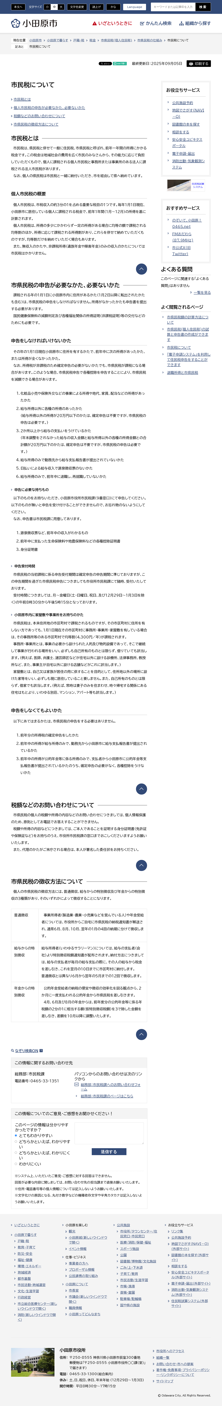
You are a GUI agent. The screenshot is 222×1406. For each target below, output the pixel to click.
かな (111, 7)
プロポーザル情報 (82, 1269)
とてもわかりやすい (36, 1136)
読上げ (96, 7)
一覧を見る (202, 292)
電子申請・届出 (183, 153)
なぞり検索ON (26, 1050)
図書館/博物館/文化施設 (138, 1261)
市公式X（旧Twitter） (181, 251)
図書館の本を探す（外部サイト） (190, 1258)
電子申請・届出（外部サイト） (191, 1283)
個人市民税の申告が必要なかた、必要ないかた (49, 107)
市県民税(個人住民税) (116, 40)
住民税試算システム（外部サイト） (189, 1303)
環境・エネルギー (29, 1266)
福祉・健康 (25, 1260)
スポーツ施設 (129, 1248)
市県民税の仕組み (149, 40)
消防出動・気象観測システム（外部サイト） (189, 1292)
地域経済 (24, 1272)
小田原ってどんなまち (84, 1314)
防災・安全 (25, 1253)
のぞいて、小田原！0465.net (187, 223)
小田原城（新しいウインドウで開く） (88, 1240)
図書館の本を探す (186, 124)
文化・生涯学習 (28, 1291)
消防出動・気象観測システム (188, 164)
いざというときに (27, 1225)
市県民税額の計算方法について (187, 319)
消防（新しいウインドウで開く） (37, 1317)
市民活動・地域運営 (32, 1284)
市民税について (179, 347)
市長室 (74, 1290)
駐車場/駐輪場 (131, 1298)
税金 (92, 40)
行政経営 (24, 1297)
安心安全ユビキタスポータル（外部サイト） (190, 1275)
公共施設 (123, 1225)
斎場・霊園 (127, 1292)
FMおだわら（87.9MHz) (182, 237)
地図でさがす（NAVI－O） (188, 113)
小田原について (77, 1284)
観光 (72, 1231)
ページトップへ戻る (141, 269)
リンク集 (177, 1231)
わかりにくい (30, 1164)
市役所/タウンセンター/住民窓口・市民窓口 (138, 1234)
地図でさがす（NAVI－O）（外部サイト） (190, 1246)
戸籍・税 (78, 40)
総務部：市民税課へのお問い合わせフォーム (110, 1087)
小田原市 (34, 23)
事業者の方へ (78, 1263)
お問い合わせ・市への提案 (175, 1364)
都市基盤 (24, 1278)
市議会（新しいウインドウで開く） (88, 1299)
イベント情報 (78, 1248)
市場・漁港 (127, 1286)
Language (134, 7)
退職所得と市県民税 (182, 372)
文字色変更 (77, 7)
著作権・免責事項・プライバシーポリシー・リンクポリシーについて (183, 1372)
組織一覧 (162, 1357)
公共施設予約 (182, 102)
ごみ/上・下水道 (131, 1267)
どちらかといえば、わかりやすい (44, 1144)
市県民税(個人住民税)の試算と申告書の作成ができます (188, 334)
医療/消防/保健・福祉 (135, 1242)
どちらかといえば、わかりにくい (44, 1155)
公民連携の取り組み (83, 1275)
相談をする (180, 132)
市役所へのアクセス (170, 1351)
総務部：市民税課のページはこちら (107, 1096)
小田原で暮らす (57, 40)
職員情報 (75, 1307)
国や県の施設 (130, 1305)
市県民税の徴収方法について (36, 124)
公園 (123, 1255)
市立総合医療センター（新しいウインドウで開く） (37, 1306)
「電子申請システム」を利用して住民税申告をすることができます (189, 359)
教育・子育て (27, 1247)
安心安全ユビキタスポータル (187, 142)
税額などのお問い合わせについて (39, 116)
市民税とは (22, 99)
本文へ (18, 7)
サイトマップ (164, 1381)
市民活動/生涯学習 (134, 1280)
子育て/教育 (129, 1273)
